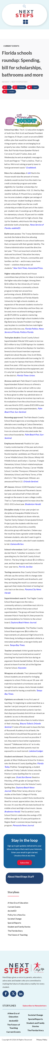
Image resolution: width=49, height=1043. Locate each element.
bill (29, 173)
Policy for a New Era (16, 915)
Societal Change (14, 918)
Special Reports (14, 923)
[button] (25, 22)
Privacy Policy (41, 1040)
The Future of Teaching (18, 935)
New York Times (20, 268)
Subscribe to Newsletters (34, 1005)
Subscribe (24, 862)
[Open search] (24, 6)
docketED (12, 910)
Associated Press (35, 268)
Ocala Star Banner (23, 777)
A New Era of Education (18, 903)
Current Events (11, 46)
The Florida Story (15, 931)
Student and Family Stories (19, 926)
